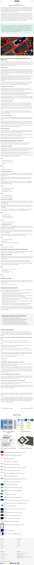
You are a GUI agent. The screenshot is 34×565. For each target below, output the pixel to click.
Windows (5, 483)
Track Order (18, 545)
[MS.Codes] (17, 1)
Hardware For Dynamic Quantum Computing (8, 432)
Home (1, 541)
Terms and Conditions (4, 558)
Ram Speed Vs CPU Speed (25, 431)
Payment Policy (3, 556)
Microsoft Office (3, 542)
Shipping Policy (3, 553)
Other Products (3, 546)
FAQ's (1, 549)
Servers (2, 543)
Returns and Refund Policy (4, 554)
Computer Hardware (17, 4)
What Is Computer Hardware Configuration (8, 448)
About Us (18, 541)
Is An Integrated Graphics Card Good (25, 448)
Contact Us (18, 542)
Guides (2, 547)
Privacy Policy (3, 557)
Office (5, 451)
